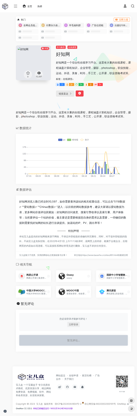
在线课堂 (72, 47)
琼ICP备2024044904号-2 (68, 403)
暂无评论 (27, 304)
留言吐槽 (86, 375)
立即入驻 (123, 19)
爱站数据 (29, 206)
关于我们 (69, 379)
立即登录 (73, 324)
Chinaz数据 (47, 206)
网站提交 (60, 375)
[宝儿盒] (31, 378)
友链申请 (73, 375)
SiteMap (121, 403)
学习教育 (61, 47)
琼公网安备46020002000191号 (100, 403)
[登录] (125, 6)
